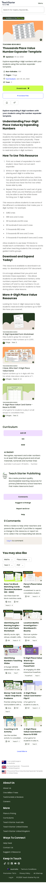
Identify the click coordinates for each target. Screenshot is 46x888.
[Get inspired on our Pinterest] (19, 863)
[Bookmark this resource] (6, 102)
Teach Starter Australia (13, 822)
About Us (7, 788)
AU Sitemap (38, 873)
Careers (6, 801)
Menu (40, 3)
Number (34, 464)
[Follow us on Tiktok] (5, 863)
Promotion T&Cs (9, 873)
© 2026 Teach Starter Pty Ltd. (27, 877)
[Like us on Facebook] (12, 863)
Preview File (23, 96)
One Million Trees (10, 792)
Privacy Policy (25, 873)
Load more (22, 751)
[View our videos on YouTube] (15, 863)
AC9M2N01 (9, 452)
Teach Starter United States (15, 826)
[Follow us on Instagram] (8, 863)
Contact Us (8, 847)
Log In (11, 877)
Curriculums (8, 818)
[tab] (23, 433)
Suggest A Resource (12, 852)
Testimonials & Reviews (13, 797)
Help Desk (7, 843)
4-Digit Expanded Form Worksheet (18, 334)
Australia (13, 869)
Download (22, 88)
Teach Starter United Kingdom (16, 831)
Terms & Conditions (28, 869)
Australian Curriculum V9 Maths (16, 464)
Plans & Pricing (9, 813)
